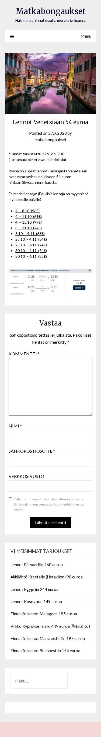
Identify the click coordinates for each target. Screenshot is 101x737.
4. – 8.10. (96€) (27, 210)
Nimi (15, 425)
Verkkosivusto (26, 476)
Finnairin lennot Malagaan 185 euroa (44, 613)
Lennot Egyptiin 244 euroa (34, 589)
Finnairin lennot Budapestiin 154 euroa (45, 650)
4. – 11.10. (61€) (28, 216)
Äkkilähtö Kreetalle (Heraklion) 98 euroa (47, 576)
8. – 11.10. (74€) (28, 228)
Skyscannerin (33, 182)
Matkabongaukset (51, 11)
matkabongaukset (51, 139)
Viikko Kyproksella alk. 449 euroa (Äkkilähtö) (50, 626)
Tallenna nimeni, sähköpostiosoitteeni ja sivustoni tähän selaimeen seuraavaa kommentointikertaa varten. (49, 504)
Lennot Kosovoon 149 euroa (36, 601)
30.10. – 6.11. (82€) (31, 256)
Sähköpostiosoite (32, 450)
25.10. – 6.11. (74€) (31, 245)
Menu (86, 35)
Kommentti (24, 353)
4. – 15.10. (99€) (28, 222)
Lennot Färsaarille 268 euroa (37, 564)
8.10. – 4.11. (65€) (30, 233)
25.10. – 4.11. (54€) (31, 239)
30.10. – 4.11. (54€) (31, 250)
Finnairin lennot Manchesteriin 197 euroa (48, 638)
